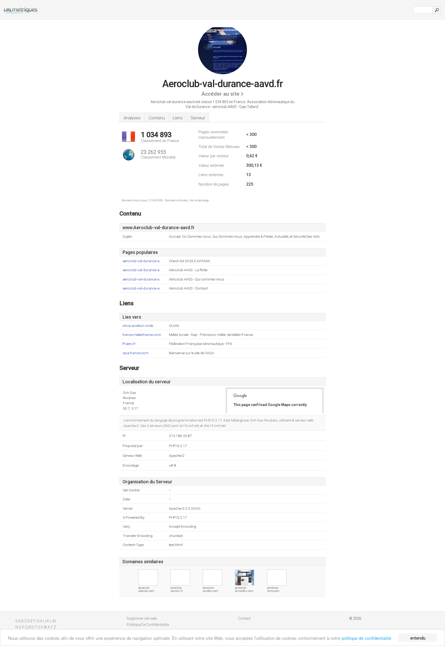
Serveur (198, 117)
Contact (244, 618)
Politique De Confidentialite (148, 625)
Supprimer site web (142, 618)
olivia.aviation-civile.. (139, 326)
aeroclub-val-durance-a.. (142, 261)
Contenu (157, 117)
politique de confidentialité (366, 638)
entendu (417, 637)
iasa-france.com (136, 353)
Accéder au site (220, 94)
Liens (178, 117)
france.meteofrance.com (142, 335)
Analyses (132, 117)
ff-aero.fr (129, 344)
